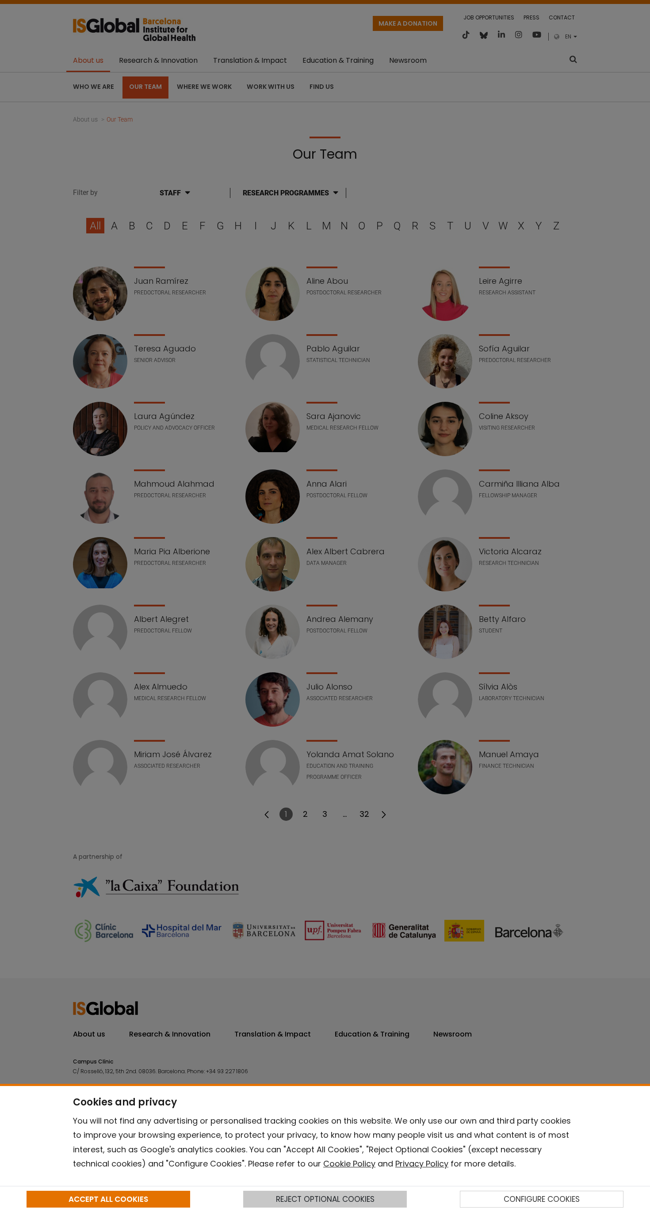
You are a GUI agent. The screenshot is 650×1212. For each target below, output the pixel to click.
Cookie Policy (349, 1163)
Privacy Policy (421, 1163)
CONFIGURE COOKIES (542, 1199)
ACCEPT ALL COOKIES (108, 1199)
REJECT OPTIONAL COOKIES (325, 1199)
